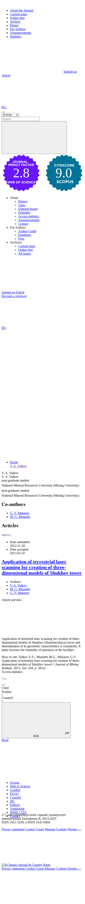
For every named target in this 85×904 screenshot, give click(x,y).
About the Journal (21, 10)
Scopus (14, 782)
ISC (12, 801)
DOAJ (14, 793)
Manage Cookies (56, 829)
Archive (15, 21)
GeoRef (15, 790)
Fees (21, 238)
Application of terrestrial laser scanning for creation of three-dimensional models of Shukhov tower (42, 567)
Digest (14, 25)
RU (4, 107)
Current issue (18, 14)
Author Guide (27, 231)
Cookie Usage (34, 829)
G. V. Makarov (20, 513)
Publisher (24, 212)
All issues (24, 253)
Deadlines (24, 235)
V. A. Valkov (18, 466)
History (23, 201)
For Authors (18, 29)
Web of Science (20, 786)
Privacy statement (13, 829)
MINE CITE (18, 812)
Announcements (20, 33)
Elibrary (15, 805)
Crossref (15, 797)
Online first (17, 18)
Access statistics (28, 216)
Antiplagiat (17, 808)
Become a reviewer (14, 296)
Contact (23, 223)
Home (14, 462)
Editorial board (28, 209)
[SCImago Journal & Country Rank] (26, 865)
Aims (21, 205)
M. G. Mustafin (20, 517)
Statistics (15, 36)
